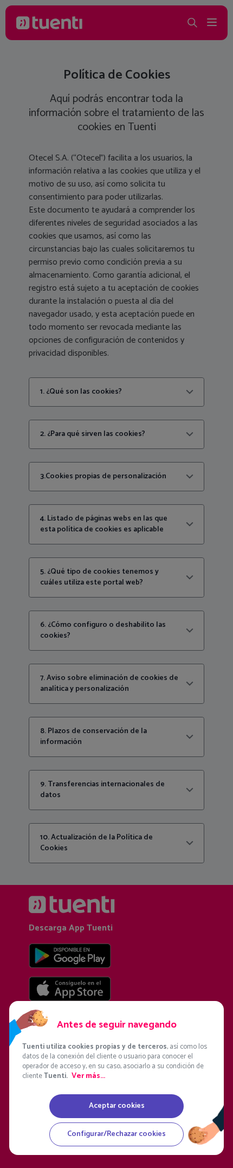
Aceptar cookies (117, 1106)
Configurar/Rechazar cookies (116, 1134)
